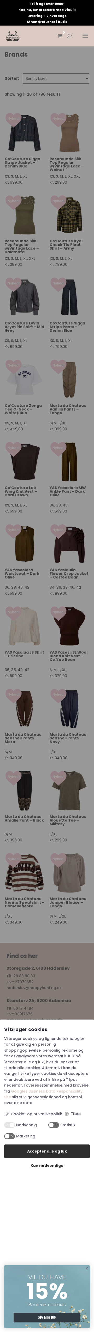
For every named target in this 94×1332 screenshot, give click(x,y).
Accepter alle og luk (47, 1151)
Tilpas (76, 1113)
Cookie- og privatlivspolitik (36, 1114)
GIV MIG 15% (47, 1317)
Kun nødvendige (47, 1165)
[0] (60, 36)
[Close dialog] (87, 1268)
